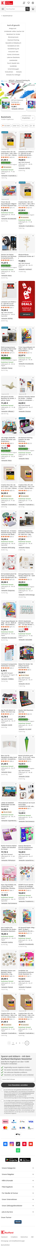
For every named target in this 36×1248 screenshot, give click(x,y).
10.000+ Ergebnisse (7, 119)
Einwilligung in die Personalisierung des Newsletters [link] (19, 1104)
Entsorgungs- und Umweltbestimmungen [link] (13, 1241)
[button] (6, 126)
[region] (18, 98)
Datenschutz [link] (24, 1237)
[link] (24, 3)
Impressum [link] (4, 1237)
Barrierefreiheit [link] (5, 1245)
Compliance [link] (14, 1237)
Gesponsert (30, 85)
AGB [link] (32, 1237)
